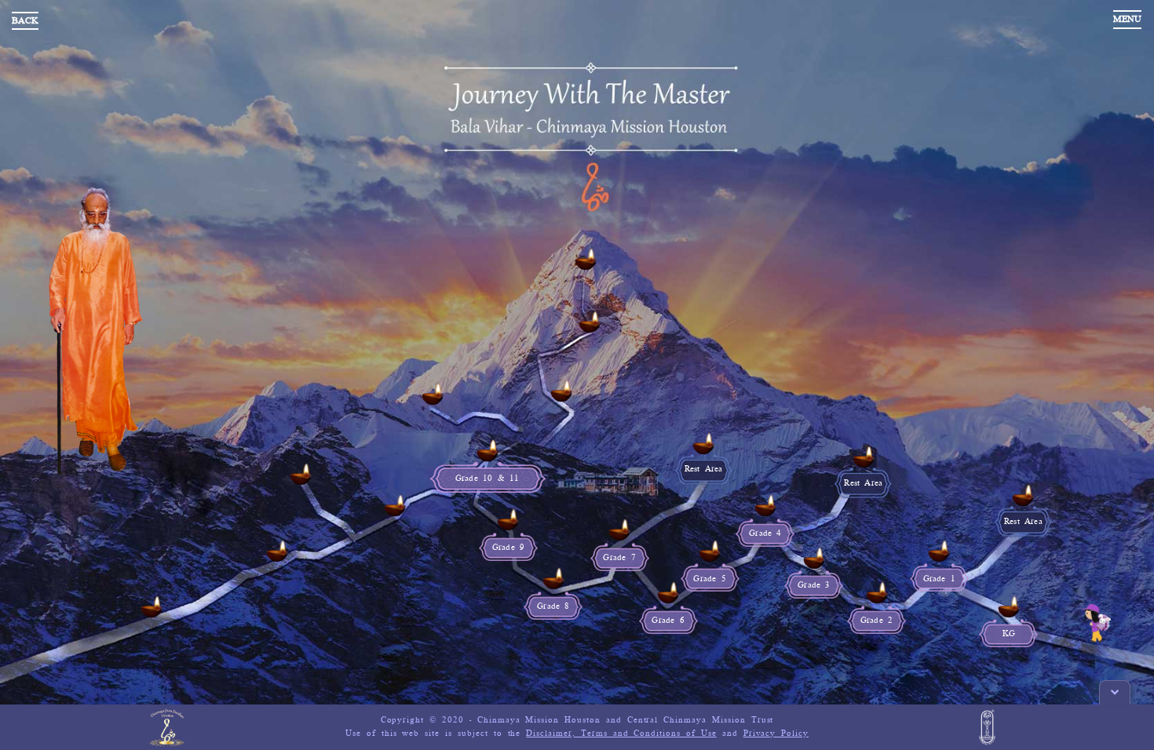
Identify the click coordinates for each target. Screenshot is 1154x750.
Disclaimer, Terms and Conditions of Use (621, 733)
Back (25, 21)
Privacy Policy (776, 733)
